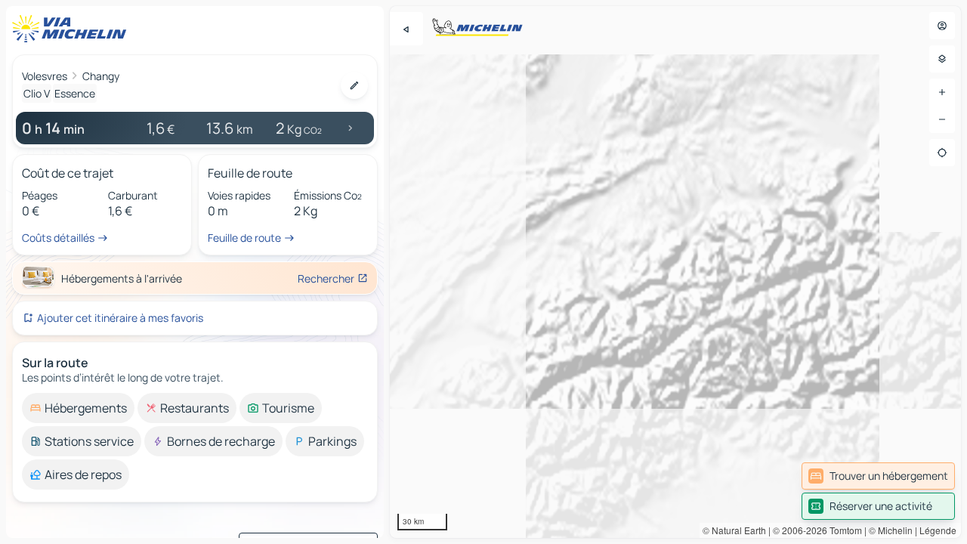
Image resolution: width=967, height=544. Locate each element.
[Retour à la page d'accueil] (72, 28)
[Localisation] (942, 152)
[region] (675, 272)
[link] (878, 476)
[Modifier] (354, 85)
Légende (937, 530)
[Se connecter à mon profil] (942, 25)
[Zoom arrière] (942, 119)
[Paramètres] (942, 59)
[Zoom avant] (942, 92)
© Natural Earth (734, 530)
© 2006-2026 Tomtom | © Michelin (843, 530)
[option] (78, 408)
